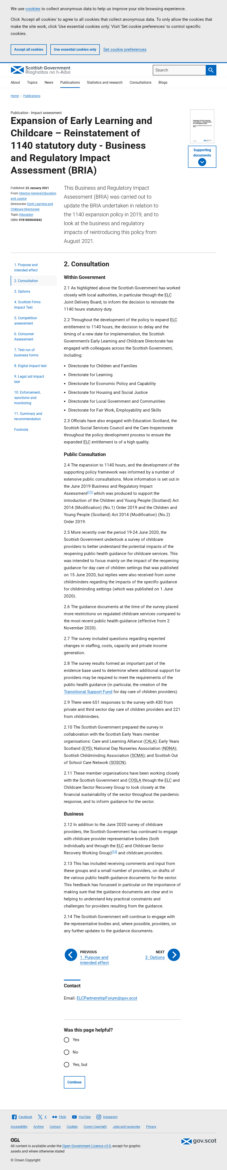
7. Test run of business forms (26, 352)
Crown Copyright (95, 1126)
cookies (32, 8)
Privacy (151, 1126)
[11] (90, 492)
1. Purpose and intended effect (26, 267)
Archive (38, 1126)
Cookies (72, 1126)
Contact (55, 1126)
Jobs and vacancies (126, 1126)
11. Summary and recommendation (28, 416)
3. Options (22, 291)
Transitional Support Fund (88, 691)
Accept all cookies (28, 49)
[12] (114, 851)
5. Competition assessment (25, 320)
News (49, 82)
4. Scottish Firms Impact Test (27, 304)
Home (15, 96)
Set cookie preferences (125, 49)
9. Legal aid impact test (29, 379)
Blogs (163, 82)
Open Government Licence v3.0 (86, 1146)
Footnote (21, 429)
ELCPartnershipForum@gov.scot (107, 998)
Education (26, 214)
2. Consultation (26, 281)
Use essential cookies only (75, 49)
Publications (70, 82)
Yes (76, 1039)
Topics (32, 82)
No (75, 1052)
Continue (74, 1082)
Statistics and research (105, 82)
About (15, 82)
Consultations (140, 82)
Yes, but (80, 1064)
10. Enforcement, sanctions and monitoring (27, 397)
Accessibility (19, 1126)
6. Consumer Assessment (24, 336)
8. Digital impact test (30, 366)
